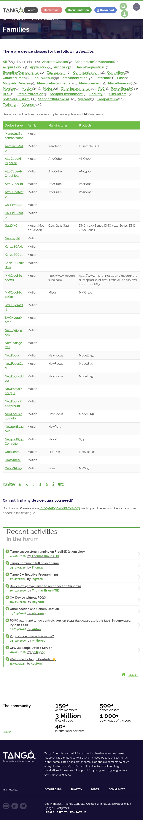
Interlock (103, 78)
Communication (85, 72)
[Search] (123, 6)
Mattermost (52, 10)
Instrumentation (75, 78)
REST (7, 94)
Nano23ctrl (12, 238)
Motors (48, 88)
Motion (27, 88)
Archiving (61, 67)
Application (39, 67)
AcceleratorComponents (94, 62)
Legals (49, 812)
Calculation (56, 72)
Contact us (78, 812)
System (84, 99)
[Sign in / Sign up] (124, 14)
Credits (62, 812)
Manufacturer (57, 125)
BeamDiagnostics (89, 67)
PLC (101, 88)
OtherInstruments (75, 88)
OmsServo (12, 452)
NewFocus (12, 355)
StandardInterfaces (53, 99)
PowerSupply (121, 88)
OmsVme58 (13, 460)
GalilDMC (11, 225)
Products (85, 125)
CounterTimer (14, 78)
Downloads (53, 789)
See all (133, 675)
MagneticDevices (16, 83)
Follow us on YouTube (6, 806)
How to (76, 789)
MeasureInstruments (54, 83)
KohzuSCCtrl (13, 255)
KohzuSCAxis (14, 246)
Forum (30, 10)
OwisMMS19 (13, 468)
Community (117, 789)
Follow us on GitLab (23, 806)
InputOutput (43, 78)
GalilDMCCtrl (13, 205)
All (5, 62)
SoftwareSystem (16, 99)
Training (9, 104)
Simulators (117, 94)
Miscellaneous (119, 83)
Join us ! (7, 732)
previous (9, 483)
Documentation (78, 10)
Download (107, 10)
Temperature (107, 99)
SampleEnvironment (66, 94)
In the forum (23, 539)
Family (32, 125)
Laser (121, 78)
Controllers (116, 72)
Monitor (9, 88)
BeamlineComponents (21, 72)
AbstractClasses (55, 62)
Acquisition (11, 67)
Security (96, 94)
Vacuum (28, 104)
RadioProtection (30, 94)
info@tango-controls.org (59, 508)
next (61, 483)
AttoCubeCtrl (14, 184)
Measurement (90, 83)
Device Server (14, 125)
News (95, 789)
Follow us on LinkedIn (14, 806)
